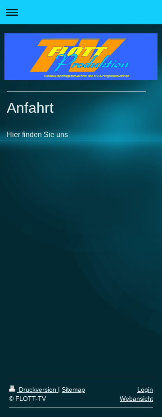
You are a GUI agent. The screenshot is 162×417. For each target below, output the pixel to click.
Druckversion (37, 389)
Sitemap (73, 389)
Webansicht (136, 398)
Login (145, 389)
